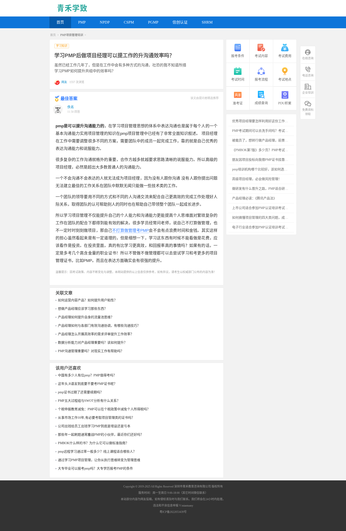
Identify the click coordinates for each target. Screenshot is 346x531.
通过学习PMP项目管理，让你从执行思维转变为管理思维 (99, 460)
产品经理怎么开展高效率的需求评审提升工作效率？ (96, 334)
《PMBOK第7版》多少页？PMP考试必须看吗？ (263, 150)
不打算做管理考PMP (130, 230)
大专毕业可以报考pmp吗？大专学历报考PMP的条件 (95, 468)
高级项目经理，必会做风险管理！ (257, 179)
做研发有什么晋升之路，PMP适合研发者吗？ (263, 188)
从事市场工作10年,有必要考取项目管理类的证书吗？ (96, 417)
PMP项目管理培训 (71, 35)
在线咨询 (308, 58)
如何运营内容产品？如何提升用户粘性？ (87, 300)
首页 (60, 22)
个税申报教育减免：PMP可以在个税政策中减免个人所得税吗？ (104, 409)
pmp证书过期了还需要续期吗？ (80, 392)
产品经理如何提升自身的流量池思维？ (86, 317)
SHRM (207, 22)
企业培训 (308, 92)
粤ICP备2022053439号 (173, 512)
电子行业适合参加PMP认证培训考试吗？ (261, 227)
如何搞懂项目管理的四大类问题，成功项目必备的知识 (263, 217)
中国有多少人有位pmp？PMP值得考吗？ (87, 375)
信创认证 (180, 22)
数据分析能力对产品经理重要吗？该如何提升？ (92, 342)
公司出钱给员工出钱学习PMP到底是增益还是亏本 (94, 426)
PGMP (153, 22)
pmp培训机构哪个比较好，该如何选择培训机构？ (263, 169)
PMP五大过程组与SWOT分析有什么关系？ (89, 400)
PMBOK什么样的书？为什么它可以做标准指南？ (93, 443)
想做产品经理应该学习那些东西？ (82, 308)
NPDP (105, 22)
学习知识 (61, 46)
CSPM (129, 22)
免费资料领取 (308, 112)
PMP (82, 22)
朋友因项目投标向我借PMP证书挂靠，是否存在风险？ (263, 159)
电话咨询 (308, 75)
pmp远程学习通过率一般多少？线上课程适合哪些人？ (97, 451)
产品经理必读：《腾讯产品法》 (254, 198)
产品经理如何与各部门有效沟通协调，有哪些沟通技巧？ (99, 325)
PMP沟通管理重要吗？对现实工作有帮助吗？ (91, 351)
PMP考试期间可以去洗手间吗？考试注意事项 (263, 131)
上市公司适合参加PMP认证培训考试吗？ (261, 208)
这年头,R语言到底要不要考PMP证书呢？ (87, 384)
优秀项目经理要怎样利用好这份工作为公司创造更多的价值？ (263, 121)
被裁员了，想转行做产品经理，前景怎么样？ (263, 140)
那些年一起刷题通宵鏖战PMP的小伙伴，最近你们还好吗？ (101, 434)
